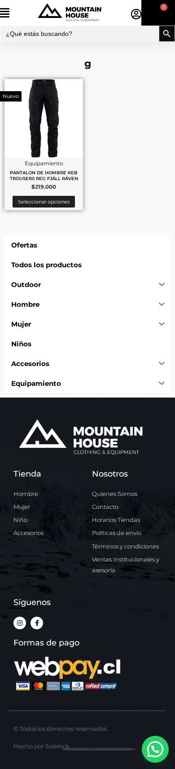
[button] (17, 12)
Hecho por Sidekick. (42, 746)
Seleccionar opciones (44, 202)
